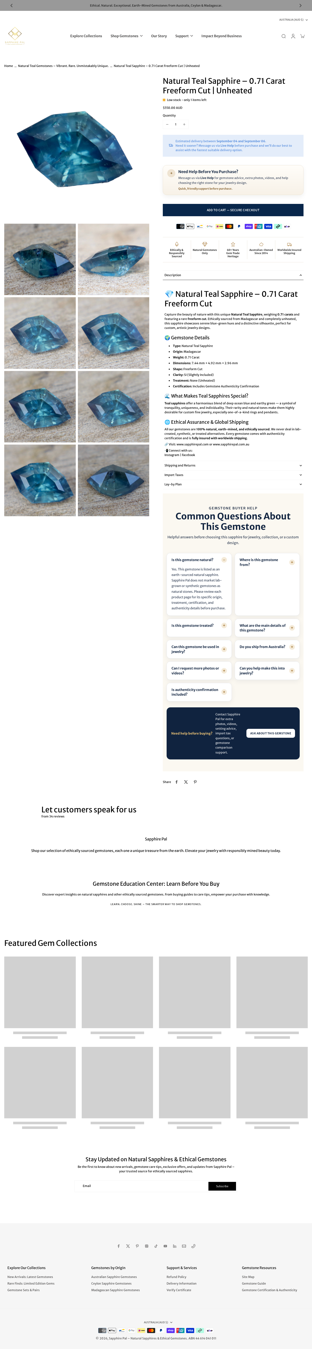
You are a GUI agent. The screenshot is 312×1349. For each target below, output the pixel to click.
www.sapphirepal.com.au (231, 444)
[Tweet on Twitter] (186, 782)
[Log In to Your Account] (293, 35)
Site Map (248, 1277)
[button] (233, 210)
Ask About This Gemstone (270, 733)
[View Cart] (302, 36)
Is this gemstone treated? (192, 625)
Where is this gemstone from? (259, 562)
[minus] (167, 124)
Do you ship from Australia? (262, 647)
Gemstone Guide (254, 1283)
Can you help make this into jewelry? (262, 670)
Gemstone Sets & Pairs (23, 1290)
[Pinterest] (137, 1246)
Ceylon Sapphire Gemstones (111, 1283)
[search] (283, 36)
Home (8, 66)
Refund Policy (176, 1277)
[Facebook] (118, 1246)
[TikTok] (156, 1246)
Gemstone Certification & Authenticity (269, 1290)
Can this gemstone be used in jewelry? (195, 649)
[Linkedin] (174, 1246)
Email (87, 1186)
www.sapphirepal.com (193, 444)
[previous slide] (11, 5)
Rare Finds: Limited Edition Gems (31, 1283)
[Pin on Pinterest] (195, 782)
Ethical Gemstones (173, 1338)
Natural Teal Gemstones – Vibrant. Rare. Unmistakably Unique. (63, 66)
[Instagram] (146, 1246)
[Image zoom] (76, 149)
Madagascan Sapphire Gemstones (115, 1290)
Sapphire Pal (118, 1338)
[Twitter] (128, 1246)
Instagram (171, 455)
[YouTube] (165, 1246)
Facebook (188, 455)
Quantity (169, 115)
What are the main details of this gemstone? (263, 627)
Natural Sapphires (144, 1338)
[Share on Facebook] (176, 782)
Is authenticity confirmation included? (194, 692)
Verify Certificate (179, 1290)
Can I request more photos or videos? (195, 670)
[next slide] (300, 5)
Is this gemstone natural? (192, 560)
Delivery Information (182, 1283)
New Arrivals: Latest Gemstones (30, 1277)
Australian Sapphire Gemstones (114, 1277)
